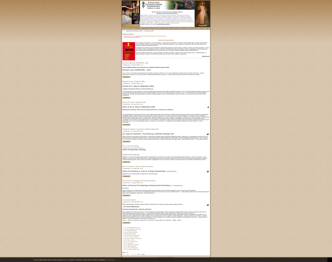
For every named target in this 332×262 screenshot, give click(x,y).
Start (125, 28)
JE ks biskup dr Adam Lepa (132, 249)
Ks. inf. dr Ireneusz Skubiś (131, 237)
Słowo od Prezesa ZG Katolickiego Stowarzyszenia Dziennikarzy (139, 181)
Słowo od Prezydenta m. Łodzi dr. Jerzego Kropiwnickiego (138, 166)
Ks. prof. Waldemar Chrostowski (133, 229)
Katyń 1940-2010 (193, 28)
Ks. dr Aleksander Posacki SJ (132, 227)
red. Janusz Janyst (129, 240)
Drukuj (141, 65)
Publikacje (137, 28)
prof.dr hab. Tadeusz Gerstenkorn (133, 238)
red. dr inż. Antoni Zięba (131, 241)
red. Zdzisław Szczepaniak (132, 244)
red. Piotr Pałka (129, 243)
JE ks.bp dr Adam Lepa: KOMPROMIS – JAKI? (135, 63)
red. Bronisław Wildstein (131, 230)
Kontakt (201, 28)
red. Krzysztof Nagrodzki (129, 200)
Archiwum (184, 28)
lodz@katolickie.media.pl (163, 24)
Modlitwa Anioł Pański (130, 233)
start (124, 31)
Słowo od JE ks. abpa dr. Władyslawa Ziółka (134, 102)
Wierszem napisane (175, 28)
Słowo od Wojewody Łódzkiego (131, 146)
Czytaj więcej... (126, 77)
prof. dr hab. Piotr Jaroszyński (132, 235)
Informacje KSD (164, 28)
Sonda (206, 28)
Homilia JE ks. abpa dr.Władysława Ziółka (134, 81)
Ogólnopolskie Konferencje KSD (150, 28)
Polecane (130, 28)
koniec (143, 254)
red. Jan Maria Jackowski (131, 232)
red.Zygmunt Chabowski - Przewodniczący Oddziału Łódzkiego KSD (141, 129)
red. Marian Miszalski (130, 246)
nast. (138, 254)
